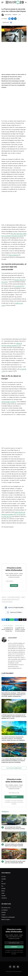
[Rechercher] (26, 2)
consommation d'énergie (13, 597)
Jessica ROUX (8, 14)
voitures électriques (7, 601)
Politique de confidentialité (8, 917)
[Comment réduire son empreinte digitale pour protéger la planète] (14, 836)
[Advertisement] (14, 59)
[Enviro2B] (15, 2)
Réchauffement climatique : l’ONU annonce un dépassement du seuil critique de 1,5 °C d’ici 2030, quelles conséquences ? (13, 694)
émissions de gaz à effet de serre (10, 599)
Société (3, 895)
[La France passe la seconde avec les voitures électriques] (14, 34)
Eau (2, 886)
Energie (3, 888)
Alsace (4, 597)
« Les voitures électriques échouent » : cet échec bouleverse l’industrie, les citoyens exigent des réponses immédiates (13, 760)
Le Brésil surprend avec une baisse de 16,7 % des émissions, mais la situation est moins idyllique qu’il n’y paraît (13, 716)
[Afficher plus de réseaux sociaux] (18, 18)
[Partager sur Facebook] (12, 18)
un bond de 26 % (19, 286)
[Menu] (2, 2)
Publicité (3, 912)
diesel (23, 597)
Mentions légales (5, 919)
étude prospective (14, 255)
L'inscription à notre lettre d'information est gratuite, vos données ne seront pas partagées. (14, 802)
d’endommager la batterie (8, 401)
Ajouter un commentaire (14, 768)
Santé (2, 893)
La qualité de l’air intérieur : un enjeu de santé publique (20, 629)
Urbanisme (4, 898)
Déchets (3, 883)
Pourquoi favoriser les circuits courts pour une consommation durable (15, 862)
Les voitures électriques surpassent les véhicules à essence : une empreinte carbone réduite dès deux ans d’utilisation (13, 738)
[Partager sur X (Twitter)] (9, 18)
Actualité (3, 879)
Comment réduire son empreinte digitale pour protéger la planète (14, 845)
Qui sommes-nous (5, 907)
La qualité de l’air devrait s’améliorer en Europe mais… (7, 629)
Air (2, 881)
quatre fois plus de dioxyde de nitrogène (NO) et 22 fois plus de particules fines (13, 514)
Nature (3, 890)
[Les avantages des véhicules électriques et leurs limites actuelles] (14, 819)
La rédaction (4, 910)
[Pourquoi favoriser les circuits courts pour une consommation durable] (14, 854)
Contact (3, 914)
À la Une (3, 876)
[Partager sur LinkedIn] (15, 18)
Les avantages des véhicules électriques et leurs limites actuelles (15, 827)
